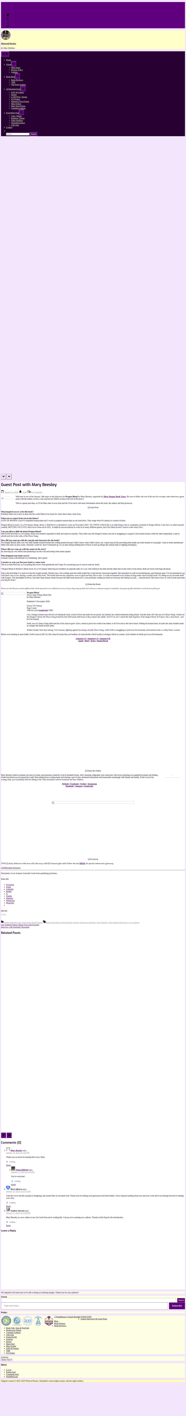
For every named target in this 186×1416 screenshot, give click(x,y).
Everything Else (12, 113)
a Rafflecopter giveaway (10, 868)
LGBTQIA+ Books (19, 97)
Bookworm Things (13, 1330)
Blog (56, 1321)
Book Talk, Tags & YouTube (17, 1328)
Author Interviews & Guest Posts (17, 923)
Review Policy (12, 5)
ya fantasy (135, 923)
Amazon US (81, 639)
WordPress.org (12, 1377)
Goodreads (43, 610)
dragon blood (66, 923)
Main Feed (10, 1344)
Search (4, 1297)
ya (129, 923)
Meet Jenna (15, 68)
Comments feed (12, 1374)
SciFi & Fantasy (17, 92)
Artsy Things (16, 116)
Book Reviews (17, 80)
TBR (13, 82)
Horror (14, 95)
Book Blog (10, 77)
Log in (8, 1370)
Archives (4, 1357)
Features (9, 1339)
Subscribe (177, 1306)
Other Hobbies (17, 121)
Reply (8, 1165)
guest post (83, 923)
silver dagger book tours (117, 923)
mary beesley (102, 923)
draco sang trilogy (53, 923)
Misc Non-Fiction (18, 106)
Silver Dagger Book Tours (115, 496)
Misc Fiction (16, 104)
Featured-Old (11, 1337)
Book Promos (37, 923)
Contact (9, 10)
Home (8, 3)
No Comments (36, 492)
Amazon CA (93, 639)
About (8, 64)
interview (92, 923)
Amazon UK (105, 639)
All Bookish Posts (13, 89)
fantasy (75, 923)
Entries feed (11, 1372)
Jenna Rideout (22, 1170)
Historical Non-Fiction (20, 101)
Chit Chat (15, 125)
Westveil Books (8, 43)
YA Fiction (15, 99)
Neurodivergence (18, 123)
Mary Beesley (16, 1150)
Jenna (24, 492)
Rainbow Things (18, 118)
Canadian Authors (18, 108)
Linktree (9, 8)
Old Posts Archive (18, 85)
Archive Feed (85, 1317)
